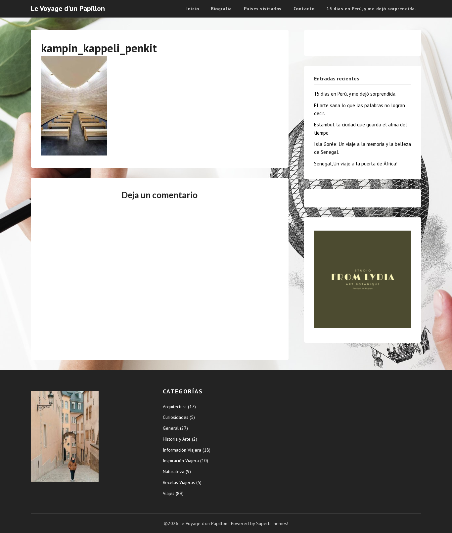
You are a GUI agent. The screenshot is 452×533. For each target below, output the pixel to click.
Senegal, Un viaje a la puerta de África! (355, 163)
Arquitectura (175, 407)
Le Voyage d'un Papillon (68, 8)
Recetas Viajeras (179, 482)
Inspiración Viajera (181, 461)
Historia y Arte (177, 439)
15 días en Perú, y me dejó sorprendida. (371, 9)
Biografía (221, 9)
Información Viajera (182, 450)
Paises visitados (263, 9)
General (171, 428)
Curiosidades (175, 417)
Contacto (304, 9)
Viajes (168, 493)
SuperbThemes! (272, 523)
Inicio (192, 9)
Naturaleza (173, 471)
